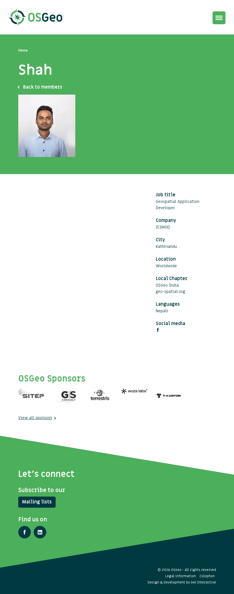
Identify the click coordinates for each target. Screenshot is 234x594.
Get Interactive (203, 582)
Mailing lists (37, 502)
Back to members (42, 87)
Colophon (207, 576)
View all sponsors (35, 418)
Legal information (180, 576)
